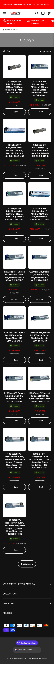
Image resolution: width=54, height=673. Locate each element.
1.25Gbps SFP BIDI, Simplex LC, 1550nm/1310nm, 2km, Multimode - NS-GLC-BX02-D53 (39, 214)
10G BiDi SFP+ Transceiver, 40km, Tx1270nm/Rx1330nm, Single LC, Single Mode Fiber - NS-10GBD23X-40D (14, 527)
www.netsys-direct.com (22, 658)
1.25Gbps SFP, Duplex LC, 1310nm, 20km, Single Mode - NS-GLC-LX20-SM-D (39, 276)
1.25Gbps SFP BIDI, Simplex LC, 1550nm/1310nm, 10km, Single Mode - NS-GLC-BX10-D (39, 150)
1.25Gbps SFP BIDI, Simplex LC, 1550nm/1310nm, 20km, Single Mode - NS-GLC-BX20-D (14, 214)
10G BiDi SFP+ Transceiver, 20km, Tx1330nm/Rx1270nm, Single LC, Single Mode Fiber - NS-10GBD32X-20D (40, 461)
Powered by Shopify (39, 658)
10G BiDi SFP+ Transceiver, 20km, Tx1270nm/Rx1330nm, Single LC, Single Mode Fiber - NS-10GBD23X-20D (14, 461)
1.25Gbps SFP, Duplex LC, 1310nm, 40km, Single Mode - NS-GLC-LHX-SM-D (14, 336)
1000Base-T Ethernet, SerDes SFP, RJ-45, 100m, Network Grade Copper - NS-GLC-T (40, 397)
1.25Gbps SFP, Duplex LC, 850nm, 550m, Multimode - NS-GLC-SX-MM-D (14, 397)
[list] (27, 22)
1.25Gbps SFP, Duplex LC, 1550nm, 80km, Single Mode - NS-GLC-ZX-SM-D (39, 336)
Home (7, 30)
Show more (27, 564)
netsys (15, 30)
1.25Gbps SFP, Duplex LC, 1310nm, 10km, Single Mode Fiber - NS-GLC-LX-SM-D (14, 276)
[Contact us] (43, 13)
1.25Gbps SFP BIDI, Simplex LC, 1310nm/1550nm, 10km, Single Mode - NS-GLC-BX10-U (14, 87)
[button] (4, 13)
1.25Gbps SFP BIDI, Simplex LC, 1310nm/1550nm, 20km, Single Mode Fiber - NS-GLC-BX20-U (39, 88)
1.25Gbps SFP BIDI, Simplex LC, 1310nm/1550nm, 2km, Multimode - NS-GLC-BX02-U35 (14, 150)
